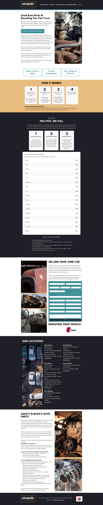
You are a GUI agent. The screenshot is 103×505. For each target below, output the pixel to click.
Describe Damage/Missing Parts (53, 295)
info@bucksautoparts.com (58, 500)
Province (50, 306)
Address (50, 302)
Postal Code (67, 306)
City (66, 302)
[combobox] (57, 284)
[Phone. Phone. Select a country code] (50, 311)
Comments (50, 313)
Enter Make (67, 282)
